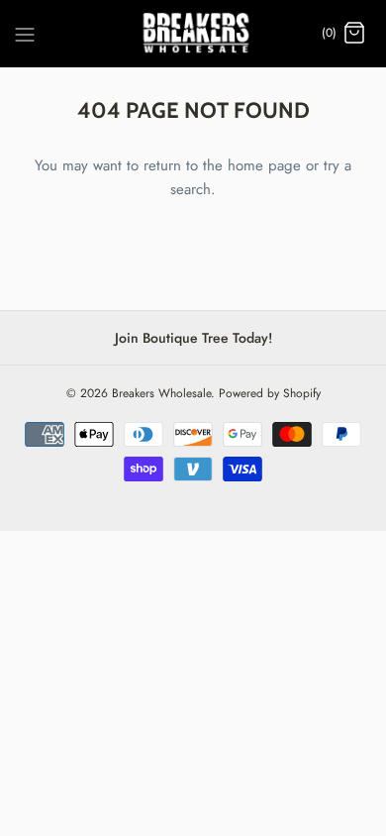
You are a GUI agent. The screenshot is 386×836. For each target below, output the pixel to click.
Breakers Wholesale (161, 393)
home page (264, 165)
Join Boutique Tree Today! (193, 338)
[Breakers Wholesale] (193, 33)
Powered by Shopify (270, 393)
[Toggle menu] (24, 32)
